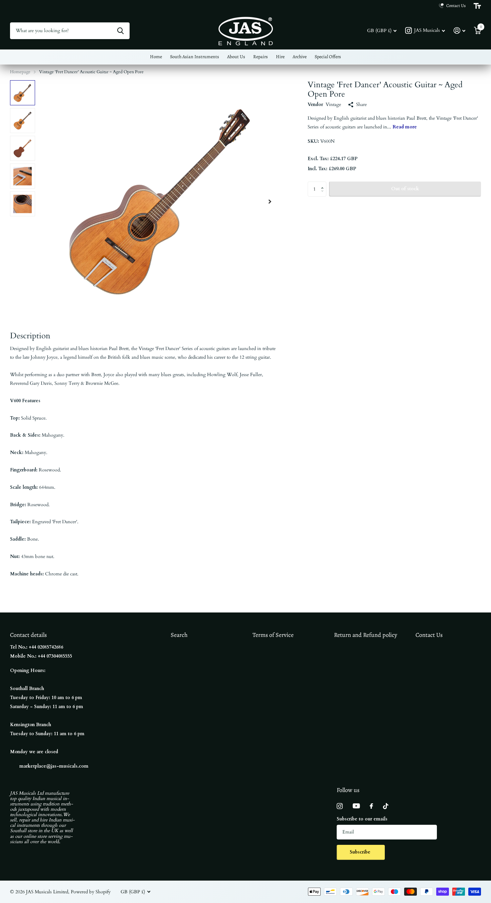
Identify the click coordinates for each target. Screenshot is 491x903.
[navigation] (22, 92)
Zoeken (120, 30)
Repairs (260, 56)
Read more (404, 127)
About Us (236, 56)
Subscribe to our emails (362, 819)
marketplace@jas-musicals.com (54, 766)
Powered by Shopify (91, 892)
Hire (280, 56)
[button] (270, 201)
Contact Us (429, 635)
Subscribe (361, 852)
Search (179, 635)
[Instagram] (340, 806)
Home (156, 56)
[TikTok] (385, 806)
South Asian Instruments (194, 56)
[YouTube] (356, 805)
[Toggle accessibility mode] (477, 6)
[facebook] (371, 806)
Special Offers (328, 56)
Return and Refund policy (365, 635)
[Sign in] (459, 30)
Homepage (20, 72)
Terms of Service (273, 635)
